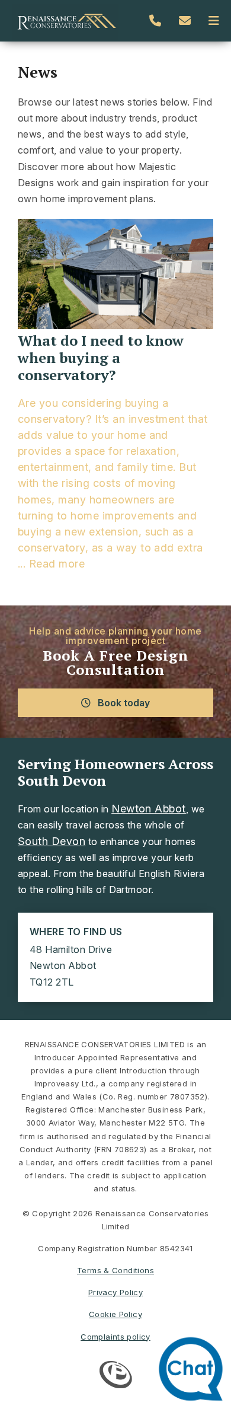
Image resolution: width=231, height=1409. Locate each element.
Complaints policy (115, 1336)
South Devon (51, 841)
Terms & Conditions (115, 1270)
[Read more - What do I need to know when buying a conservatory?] (115, 275)
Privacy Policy (115, 1292)
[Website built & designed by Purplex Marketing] (116, 1376)
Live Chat (194, 1372)
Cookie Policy (115, 1314)
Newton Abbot (148, 808)
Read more (57, 563)
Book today (122, 703)
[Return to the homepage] (65, 21)
